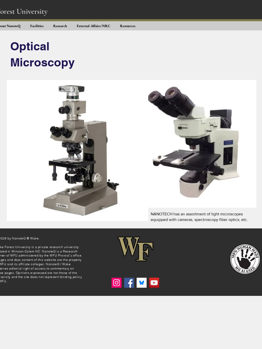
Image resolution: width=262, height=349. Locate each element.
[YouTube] (154, 283)
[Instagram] (117, 283)
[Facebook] (129, 283)
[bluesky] (142, 283)
